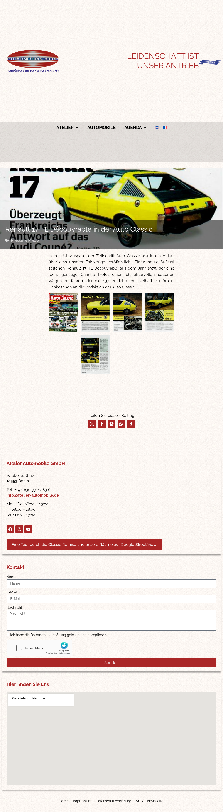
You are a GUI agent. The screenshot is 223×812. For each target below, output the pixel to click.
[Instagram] (19, 529)
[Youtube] (28, 529)
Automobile (101, 127)
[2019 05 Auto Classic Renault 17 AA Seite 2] (95, 312)
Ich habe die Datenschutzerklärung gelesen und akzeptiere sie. (60, 635)
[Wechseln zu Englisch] (157, 128)
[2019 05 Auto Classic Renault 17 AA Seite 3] (127, 312)
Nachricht (14, 607)
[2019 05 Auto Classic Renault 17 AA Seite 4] (159, 312)
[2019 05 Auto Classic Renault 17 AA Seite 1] (63, 312)
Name (11, 577)
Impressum (82, 801)
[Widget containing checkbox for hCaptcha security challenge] (39, 648)
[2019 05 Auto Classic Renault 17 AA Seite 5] (95, 354)
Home (64, 801)
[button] (92, 424)
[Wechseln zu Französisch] (165, 128)
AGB (139, 801)
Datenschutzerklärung (113, 801)
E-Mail (12, 592)
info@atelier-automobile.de (33, 495)
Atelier (65, 127)
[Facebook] (10, 529)
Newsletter (156, 801)
